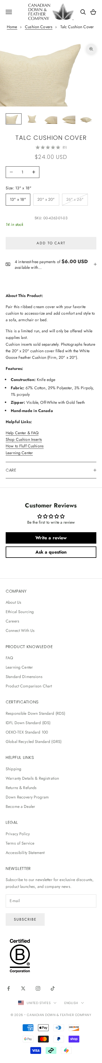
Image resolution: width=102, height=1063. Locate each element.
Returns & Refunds (21, 787)
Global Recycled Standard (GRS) (33, 741)
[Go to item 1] (14, 118)
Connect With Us (20, 630)
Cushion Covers (38, 27)
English (71, 1003)
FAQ (9, 658)
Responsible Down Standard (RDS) (35, 713)
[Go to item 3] (50, 118)
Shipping (13, 769)
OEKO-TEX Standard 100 (27, 732)
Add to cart (51, 243)
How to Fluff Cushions (25, 446)
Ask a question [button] (51, 552)
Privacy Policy (18, 834)
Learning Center (19, 453)
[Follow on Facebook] (8, 988)
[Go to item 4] (68, 118)
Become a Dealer (20, 806)
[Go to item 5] (86, 118)
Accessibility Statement (25, 852)
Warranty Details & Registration (32, 778)
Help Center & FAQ (22, 433)
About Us (13, 602)
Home (12, 27)
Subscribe (25, 919)
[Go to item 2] (32, 118)
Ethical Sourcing (20, 612)
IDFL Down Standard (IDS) (28, 723)
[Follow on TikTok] (53, 988)
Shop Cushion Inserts (24, 439)
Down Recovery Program (27, 797)
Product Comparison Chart (29, 686)
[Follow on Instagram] (38, 988)
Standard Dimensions (24, 676)
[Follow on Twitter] (23, 988)
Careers (12, 621)
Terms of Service (20, 843)
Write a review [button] (51, 537)
